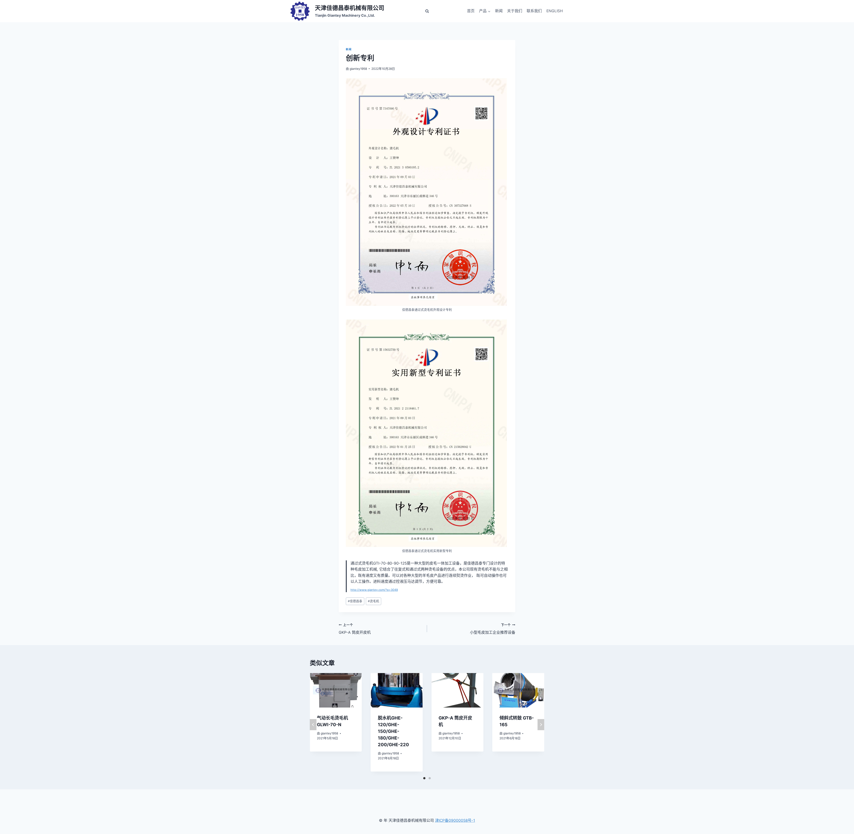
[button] (489, 11)
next (541, 724)
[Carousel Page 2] (429, 778)
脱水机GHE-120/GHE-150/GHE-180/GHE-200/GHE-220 (393, 731)
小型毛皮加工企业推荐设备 (492, 629)
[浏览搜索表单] (427, 11)
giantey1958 (358, 68)
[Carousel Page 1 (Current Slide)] (424, 778)
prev (313, 724)
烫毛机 (373, 601)
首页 (471, 11)
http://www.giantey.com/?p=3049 (374, 589)
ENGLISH (554, 11)
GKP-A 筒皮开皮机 (355, 629)
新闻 (499, 11)
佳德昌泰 (355, 601)
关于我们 (514, 11)
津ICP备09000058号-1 (455, 820)
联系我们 (534, 11)
